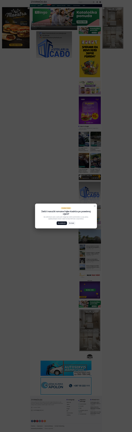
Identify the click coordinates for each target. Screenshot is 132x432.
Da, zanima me (62, 223)
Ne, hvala (71, 223)
